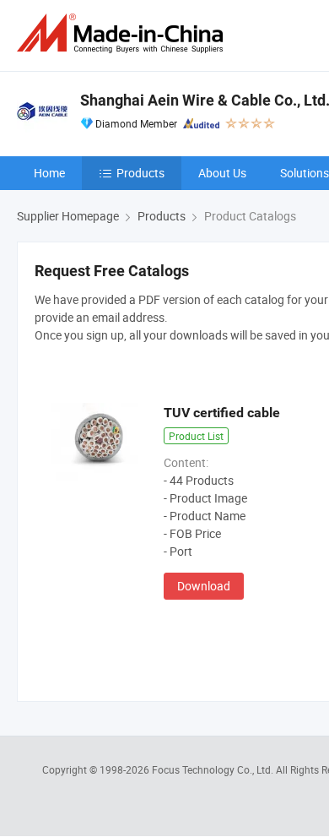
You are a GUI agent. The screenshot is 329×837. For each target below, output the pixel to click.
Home (49, 173)
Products (140, 173)
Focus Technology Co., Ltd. (214, 769)
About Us (222, 173)
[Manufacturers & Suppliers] (123, 33)
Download (203, 586)
